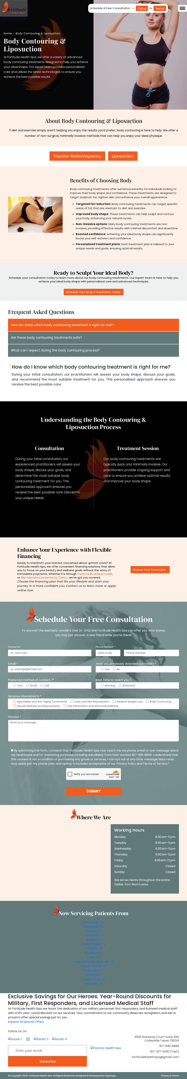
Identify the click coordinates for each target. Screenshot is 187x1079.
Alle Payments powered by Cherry (44, 577)
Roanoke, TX (93, 975)
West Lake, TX (93, 970)
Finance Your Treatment (149, 569)
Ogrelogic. (110, 1075)
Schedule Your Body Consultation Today (93, 292)
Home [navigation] (8, 33)
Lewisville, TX (93, 983)
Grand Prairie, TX (94, 944)
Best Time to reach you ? (113, 680)
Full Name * (14, 647)
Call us (142, 8)
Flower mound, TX (93, 966)
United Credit (103, 574)
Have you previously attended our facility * (126, 664)
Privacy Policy (126, 764)
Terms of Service (155, 764)
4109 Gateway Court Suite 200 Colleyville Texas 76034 (156, 1039)
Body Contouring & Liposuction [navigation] (38, 33)
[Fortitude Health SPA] (13, 8)
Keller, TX (93, 957)
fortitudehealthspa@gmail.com (155, 1057)
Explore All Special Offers (26, 1022)
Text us (159, 8)
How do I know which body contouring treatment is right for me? (62, 325)
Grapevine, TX (93, 922)
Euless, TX (93, 940)
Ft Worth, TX (93, 953)
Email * (13, 664)
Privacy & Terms (170, 1075)
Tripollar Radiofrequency (77, 156)
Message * (14, 717)
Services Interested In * (24, 696)
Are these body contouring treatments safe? (46, 337)
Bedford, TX (93, 931)
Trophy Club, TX (93, 979)
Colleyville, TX (93, 935)
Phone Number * (105, 647)
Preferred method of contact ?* (31, 680)
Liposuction (123, 156)
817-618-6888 (169, 1046)
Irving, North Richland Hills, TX (93, 962)
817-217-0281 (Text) (164, 1051)
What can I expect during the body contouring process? (55, 350)
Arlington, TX (94, 948)
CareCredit (85, 574)
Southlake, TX (93, 926)
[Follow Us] (15, 1039)
